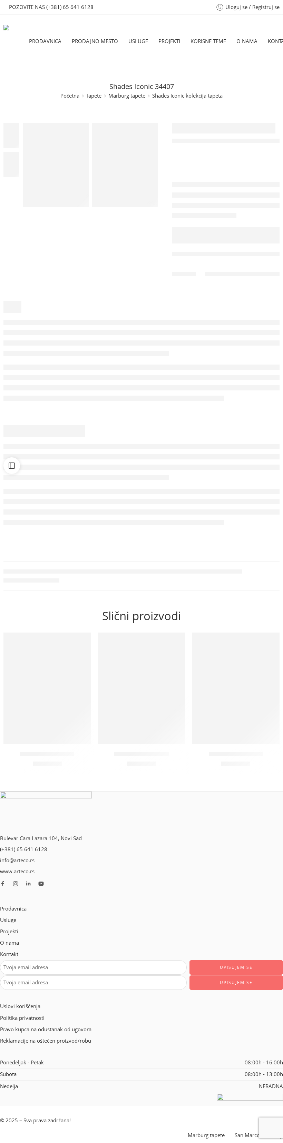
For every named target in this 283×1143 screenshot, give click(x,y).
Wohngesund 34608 (47, 754)
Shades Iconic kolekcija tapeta (187, 95)
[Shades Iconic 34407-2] (125, 165)
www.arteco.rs (17, 871)
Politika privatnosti (22, 1018)
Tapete (93, 95)
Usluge (8, 920)
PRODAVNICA (45, 41)
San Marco (247, 1135)
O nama (9, 943)
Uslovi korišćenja (20, 1006)
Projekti (9, 931)
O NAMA (246, 41)
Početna (69, 95)
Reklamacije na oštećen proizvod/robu (45, 1040)
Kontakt (9, 954)
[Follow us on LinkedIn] (28, 883)
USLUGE (138, 41)
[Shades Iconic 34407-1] (56, 165)
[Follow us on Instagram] (15, 884)
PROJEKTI (169, 41)
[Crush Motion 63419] (141, 688)
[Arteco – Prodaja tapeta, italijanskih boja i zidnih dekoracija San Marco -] (16, 41)
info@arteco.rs (17, 860)
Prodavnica (13, 908)
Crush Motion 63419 (141, 754)
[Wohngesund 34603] (236, 688)
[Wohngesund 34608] (47, 688)
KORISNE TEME (208, 41)
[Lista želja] (82, 641)
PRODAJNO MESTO (95, 41)
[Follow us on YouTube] (41, 884)
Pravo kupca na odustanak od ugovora (45, 1029)
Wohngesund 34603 (236, 754)
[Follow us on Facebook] (3, 883)
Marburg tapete (126, 95)
